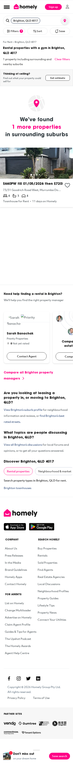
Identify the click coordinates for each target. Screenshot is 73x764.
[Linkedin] (38, 678)
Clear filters (62, 59)
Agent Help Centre (17, 653)
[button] (36, 21)
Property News (47, 612)
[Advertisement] (36, 248)
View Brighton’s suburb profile (23, 410)
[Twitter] (28, 678)
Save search (59, 756)
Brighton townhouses (17, 488)
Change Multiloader (18, 610)
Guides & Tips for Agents (20, 631)
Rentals (42, 555)
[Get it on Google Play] (41, 526)
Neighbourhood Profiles (53, 591)
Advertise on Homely (18, 617)
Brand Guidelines (16, 570)
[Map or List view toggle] (65, 20)
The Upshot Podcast (18, 639)
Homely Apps (13, 577)
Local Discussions (49, 584)
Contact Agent (26, 356)
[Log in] (67, 7)
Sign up (53, 7)
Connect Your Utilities (52, 619)
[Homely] (36, 513)
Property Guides (48, 598)
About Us (11, 548)
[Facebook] (9, 678)
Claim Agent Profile (17, 624)
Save (62, 31)
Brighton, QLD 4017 (25, 42)
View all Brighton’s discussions (23, 444)
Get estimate (57, 78)
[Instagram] (18, 678)
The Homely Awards (18, 646)
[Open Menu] (6, 6)
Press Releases (14, 555)
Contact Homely (15, 584)
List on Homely (14, 603)
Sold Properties (47, 562)
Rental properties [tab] (18, 471)
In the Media (13, 562)
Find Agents (45, 570)
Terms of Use (41, 698)
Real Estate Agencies (51, 577)
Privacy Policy (16, 698)
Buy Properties (47, 548)
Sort (39, 31)
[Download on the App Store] (16, 526)
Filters (16, 31)
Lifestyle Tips (46, 605)
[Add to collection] (67, 185)
